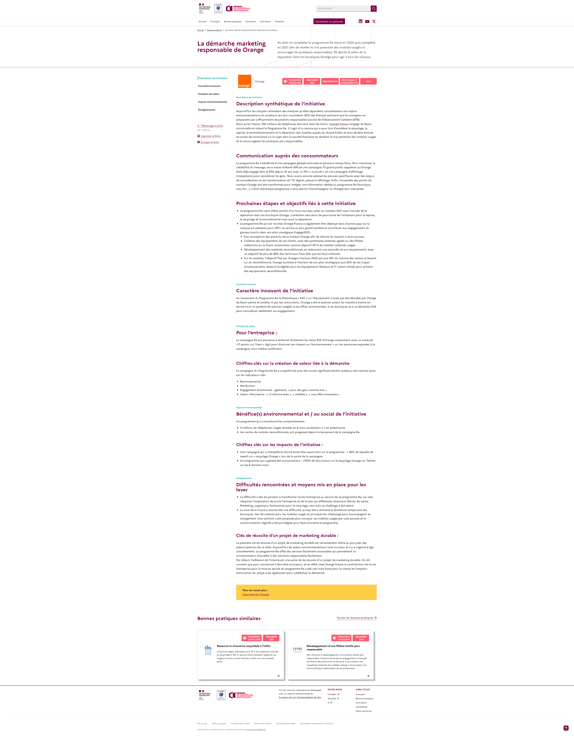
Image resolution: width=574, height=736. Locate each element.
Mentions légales (219, 723)
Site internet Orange (256, 594)
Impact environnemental (212, 101)
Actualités (251, 21)
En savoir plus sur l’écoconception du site (300, 697)
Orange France (339, 124)
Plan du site (202, 723)
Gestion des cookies (263, 723)
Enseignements (206, 109)
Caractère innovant (209, 85)
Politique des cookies (240, 723)
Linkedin (332, 694)
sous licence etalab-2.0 (256, 729)
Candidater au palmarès (329, 21)
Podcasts (279, 21)
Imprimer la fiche (210, 135)
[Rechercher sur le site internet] (374, 9)
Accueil (202, 21)
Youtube (332, 698)
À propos (215, 21)
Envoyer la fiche (210, 142)
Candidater (361, 706)
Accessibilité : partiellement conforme (316, 723)
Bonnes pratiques (232, 21)
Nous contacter (364, 710)
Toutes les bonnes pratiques (355, 617)
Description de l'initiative (212, 78)
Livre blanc (265, 21)
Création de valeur (209, 93)
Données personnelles (286, 723)
